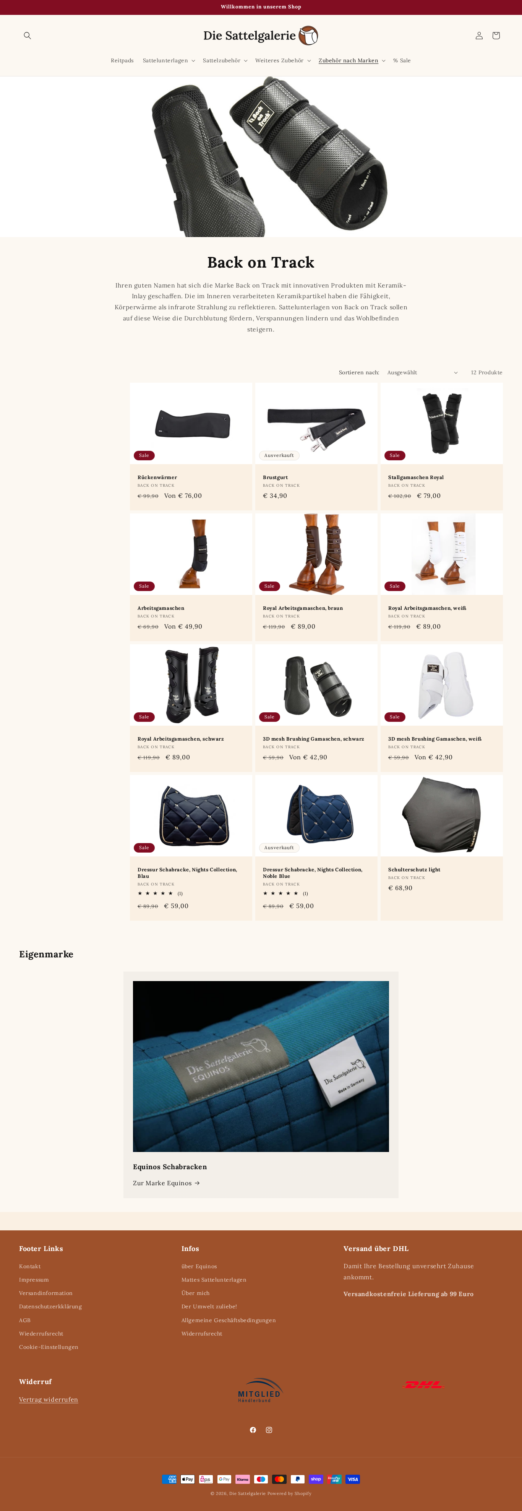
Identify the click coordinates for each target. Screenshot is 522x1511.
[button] (27, 35)
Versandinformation (46, 1293)
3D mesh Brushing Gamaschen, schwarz (314, 739)
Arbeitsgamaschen (161, 608)
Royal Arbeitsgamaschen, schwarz (181, 739)
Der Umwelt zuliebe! (209, 1306)
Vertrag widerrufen (48, 1399)
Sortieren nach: (359, 372)
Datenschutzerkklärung (50, 1306)
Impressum (34, 1279)
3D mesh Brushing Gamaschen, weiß (434, 739)
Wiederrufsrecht (41, 1333)
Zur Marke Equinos (162, 1183)
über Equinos (199, 1266)
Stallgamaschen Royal (416, 477)
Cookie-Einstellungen (49, 1347)
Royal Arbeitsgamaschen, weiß (427, 608)
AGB (25, 1320)
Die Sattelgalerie (247, 1493)
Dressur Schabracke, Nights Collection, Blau (187, 873)
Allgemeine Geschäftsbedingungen (229, 1320)
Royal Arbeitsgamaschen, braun (303, 608)
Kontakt (30, 1266)
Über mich (196, 1293)
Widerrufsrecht (202, 1333)
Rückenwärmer (157, 477)
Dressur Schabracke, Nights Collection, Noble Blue (313, 873)
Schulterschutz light (414, 870)
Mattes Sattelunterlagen (214, 1279)
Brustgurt (275, 477)
